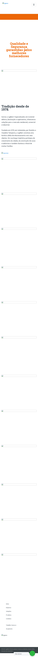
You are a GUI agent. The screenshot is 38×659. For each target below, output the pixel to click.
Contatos (8, 619)
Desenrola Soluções (7, 651)
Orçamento (9, 629)
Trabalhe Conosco (11, 625)
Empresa (8, 607)
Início (7, 604)
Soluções (8, 611)
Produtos (8, 615)
